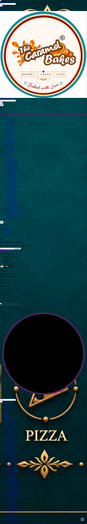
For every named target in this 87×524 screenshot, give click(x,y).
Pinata (5, 154)
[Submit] (1, 6)
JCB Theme (10, 192)
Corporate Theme (11, 174)
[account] (3, 8)
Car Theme (10, 170)
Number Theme (11, 200)
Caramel (9, 125)
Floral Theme (10, 185)
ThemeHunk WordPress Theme (30, 308)
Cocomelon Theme (12, 173)
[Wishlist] (1, 8)
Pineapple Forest (11, 142)
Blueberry (9, 122)
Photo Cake (10, 203)
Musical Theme (11, 199)
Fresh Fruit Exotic (11, 128)
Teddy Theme (10, 214)
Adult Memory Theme (13, 157)
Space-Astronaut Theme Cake (15, 208)
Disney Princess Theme (13, 179)
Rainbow (9, 134)
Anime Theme (11, 159)
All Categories (7, 406)
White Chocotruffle (12, 139)
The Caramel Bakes (5, 2)
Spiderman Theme (12, 209)
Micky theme (10, 197)
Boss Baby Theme (12, 163)
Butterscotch (10, 147)
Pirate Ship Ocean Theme (14, 205)
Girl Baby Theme (11, 189)
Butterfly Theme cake (12, 166)
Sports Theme (10, 211)
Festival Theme (11, 182)
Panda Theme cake (12, 202)
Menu (5, 404)
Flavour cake (6, 118)
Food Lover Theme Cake (13, 186)
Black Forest (10, 140)
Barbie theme (10, 162)
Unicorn (9, 215)
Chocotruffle (10, 151)
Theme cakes (6, 156)
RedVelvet (9, 136)
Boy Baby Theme (11, 165)
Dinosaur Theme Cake (13, 177)
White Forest (10, 144)
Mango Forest (10, 145)
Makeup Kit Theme (12, 195)
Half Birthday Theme (12, 191)
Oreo (8, 131)
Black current (10, 121)
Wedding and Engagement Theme (16, 217)
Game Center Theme (12, 188)
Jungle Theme (10, 194)
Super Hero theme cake (13, 212)
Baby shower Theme (12, 160)
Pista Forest (10, 133)
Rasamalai (9, 153)
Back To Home (5, 250)
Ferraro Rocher (11, 127)
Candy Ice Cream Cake (13, 168)
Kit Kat (9, 130)
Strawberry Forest (11, 148)
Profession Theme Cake (13, 206)
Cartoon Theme (11, 171)
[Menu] (1, 104)
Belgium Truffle (11, 119)
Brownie (9, 124)
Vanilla (9, 137)
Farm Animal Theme (12, 180)
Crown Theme (11, 176)
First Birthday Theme (12, 183)
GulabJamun (10, 150)
